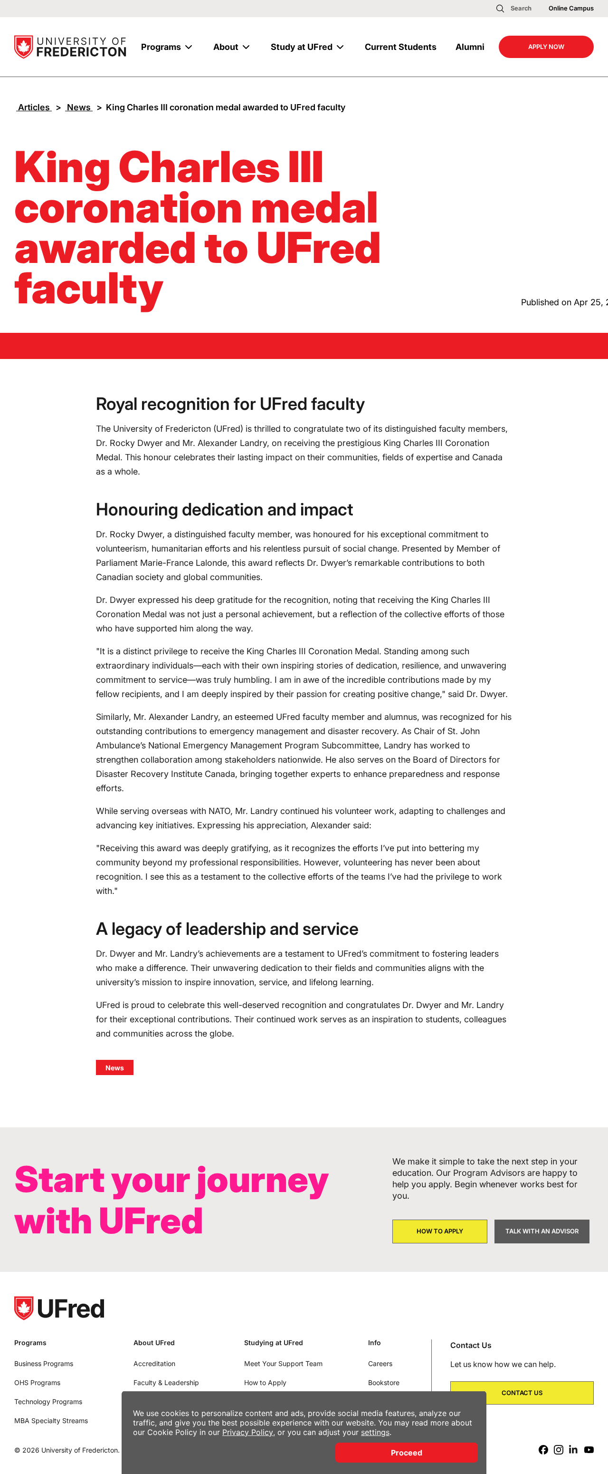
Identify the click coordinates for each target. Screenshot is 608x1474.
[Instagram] (558, 1450)
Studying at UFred (273, 1342)
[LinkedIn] (574, 1450)
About (225, 47)
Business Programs (43, 1363)
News (79, 107)
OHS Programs (37, 1382)
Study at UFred (301, 47)
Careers (380, 1363)
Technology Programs (48, 1401)
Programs (161, 47)
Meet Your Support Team (283, 1363)
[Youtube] (589, 1450)
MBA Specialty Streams (51, 1420)
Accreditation (154, 1363)
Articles (34, 107)
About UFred (154, 1342)
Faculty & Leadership (166, 1382)
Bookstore (383, 1382)
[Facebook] (543, 1450)
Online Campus (571, 8)
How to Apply (265, 1382)
